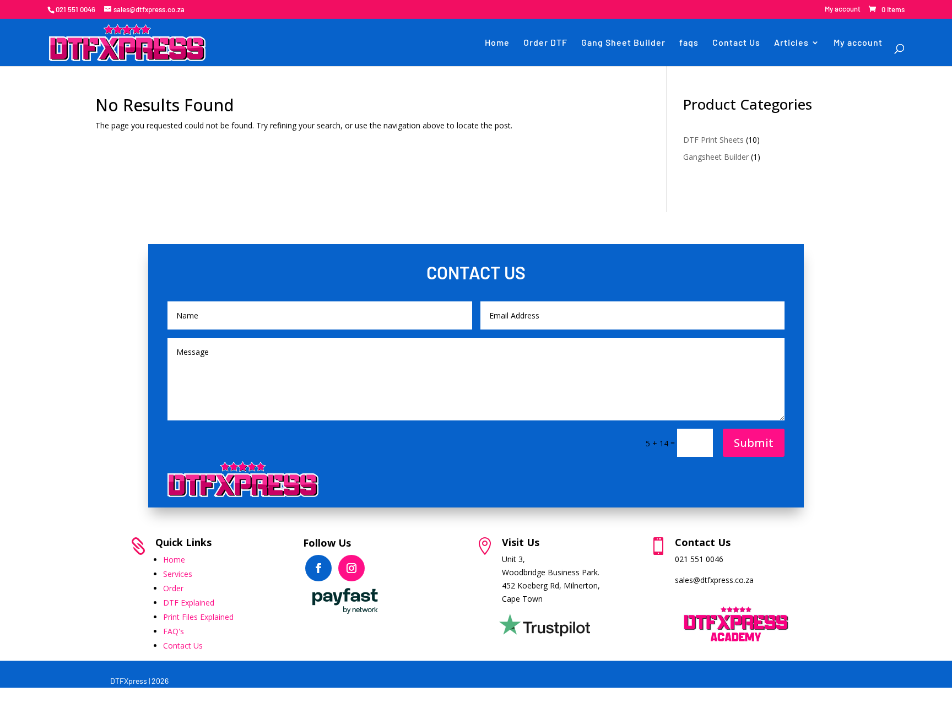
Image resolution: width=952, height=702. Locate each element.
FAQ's (173, 631)
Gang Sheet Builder (623, 42)
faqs (689, 42)
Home (497, 42)
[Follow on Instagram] (351, 568)
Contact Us (736, 42)
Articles (791, 42)
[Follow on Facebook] (318, 568)
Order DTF (545, 42)
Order (173, 588)
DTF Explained (188, 602)
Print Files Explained (198, 617)
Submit (754, 442)
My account (843, 9)
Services (177, 574)
